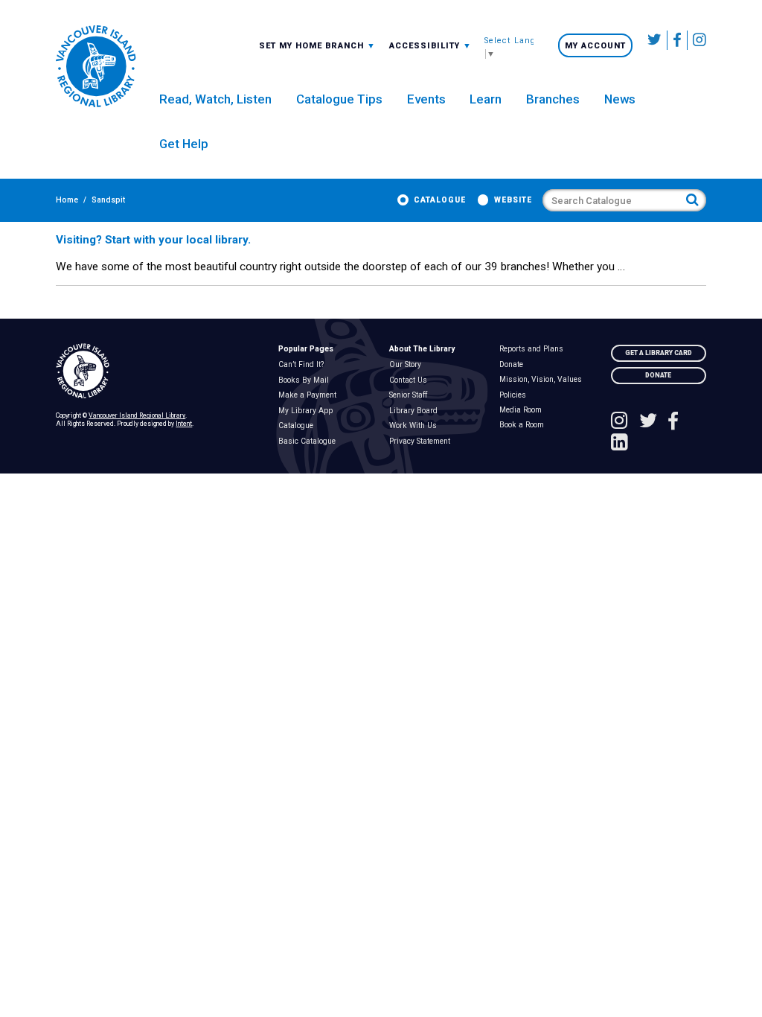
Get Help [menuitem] (183, 143)
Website (513, 200)
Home (67, 200)
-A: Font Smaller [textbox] (430, 45)
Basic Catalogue (310, 441)
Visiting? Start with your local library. (153, 239)
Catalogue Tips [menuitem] (339, 99)
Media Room (523, 410)
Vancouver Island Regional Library (137, 415)
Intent (184, 423)
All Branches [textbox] (294, 45)
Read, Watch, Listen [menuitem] (215, 99)
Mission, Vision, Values (544, 379)
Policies (516, 395)
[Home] (158, 371)
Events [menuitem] (426, 99)
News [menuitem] (619, 99)
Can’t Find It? (304, 364)
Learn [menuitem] (486, 99)
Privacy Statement (422, 441)
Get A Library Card (658, 353)
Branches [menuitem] (553, 99)
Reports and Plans (534, 349)
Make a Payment (310, 395)
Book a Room (525, 425)
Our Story (407, 364)
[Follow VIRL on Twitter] (654, 40)
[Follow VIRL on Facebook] (677, 40)
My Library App (308, 411)
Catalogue (440, 200)
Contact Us (410, 380)
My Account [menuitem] (595, 46)
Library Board (416, 411)
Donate (514, 364)
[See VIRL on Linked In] (619, 444)
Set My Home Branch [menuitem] (313, 45)
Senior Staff (410, 395)
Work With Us (415, 425)
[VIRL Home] (95, 67)
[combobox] (317, 45)
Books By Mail (306, 380)
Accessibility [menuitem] (430, 45)
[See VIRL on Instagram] (697, 40)
